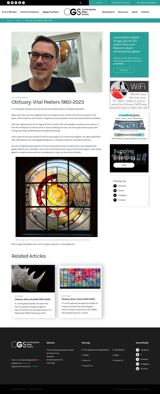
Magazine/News (51, 12)
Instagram (16, 2)
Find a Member (9, 12)
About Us (87, 360)
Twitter (12, 2)
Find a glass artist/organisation (96, 350)
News (116, 355)
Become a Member (146, 3)
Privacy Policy (18, 389)
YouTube (19, 2)
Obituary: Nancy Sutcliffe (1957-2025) (32, 299)
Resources (123, 12)
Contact (145, 12)
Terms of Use (36, 389)
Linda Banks (118, 64)
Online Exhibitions (29, 12)
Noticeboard (108, 12)
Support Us (87, 365)
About (135, 12)
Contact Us (118, 360)
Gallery (86, 355)
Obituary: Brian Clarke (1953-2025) (78, 299)
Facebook (8, 2)
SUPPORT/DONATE (121, 3)
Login (99, 3)
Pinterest (23, 2)
